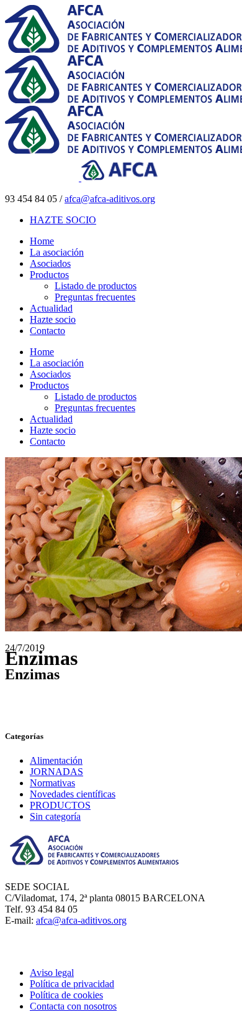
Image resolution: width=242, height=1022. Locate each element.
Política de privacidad (72, 983)
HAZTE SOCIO (63, 220)
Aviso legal (52, 972)
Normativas (52, 783)
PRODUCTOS (60, 805)
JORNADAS (56, 771)
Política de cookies (66, 995)
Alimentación (56, 760)
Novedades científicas (72, 794)
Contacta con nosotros (73, 1006)
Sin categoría (55, 816)
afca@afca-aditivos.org (110, 198)
